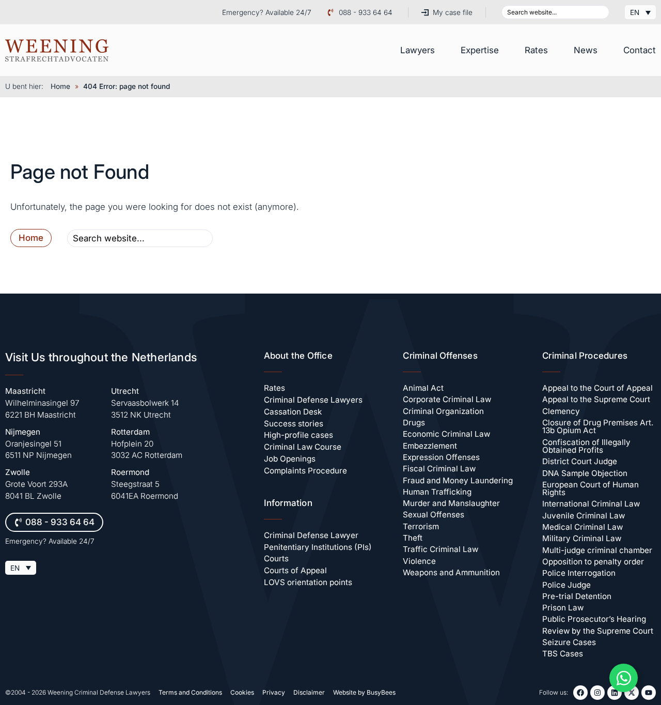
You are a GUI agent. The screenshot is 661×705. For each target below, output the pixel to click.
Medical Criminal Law (582, 527)
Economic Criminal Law (446, 434)
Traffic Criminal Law (440, 549)
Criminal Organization (443, 411)
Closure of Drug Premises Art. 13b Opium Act (597, 426)
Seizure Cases (569, 642)
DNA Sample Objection (584, 473)
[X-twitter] (631, 692)
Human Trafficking (437, 492)
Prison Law (563, 607)
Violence (419, 561)
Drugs (414, 422)
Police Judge (566, 585)
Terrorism (421, 526)
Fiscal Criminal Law (439, 468)
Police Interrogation (579, 573)
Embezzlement (430, 446)
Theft (412, 538)
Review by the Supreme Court (597, 631)
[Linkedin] (614, 692)
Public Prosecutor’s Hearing (594, 619)
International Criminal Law (591, 504)
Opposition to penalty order (593, 561)
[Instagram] (597, 692)
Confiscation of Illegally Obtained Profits (586, 446)
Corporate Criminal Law (447, 399)
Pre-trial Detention (576, 596)
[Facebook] (580, 692)
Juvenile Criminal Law (583, 515)
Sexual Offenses (433, 514)
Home (60, 86)
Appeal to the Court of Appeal (597, 388)
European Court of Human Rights (590, 488)
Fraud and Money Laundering (458, 480)
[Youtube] (648, 692)
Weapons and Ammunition (451, 572)
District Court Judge (579, 461)
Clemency (561, 411)
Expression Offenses (441, 457)
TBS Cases (562, 653)
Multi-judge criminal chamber (597, 550)
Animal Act (423, 388)
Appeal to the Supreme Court (596, 399)
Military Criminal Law (581, 538)
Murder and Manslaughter (451, 503)
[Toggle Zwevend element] (623, 678)
